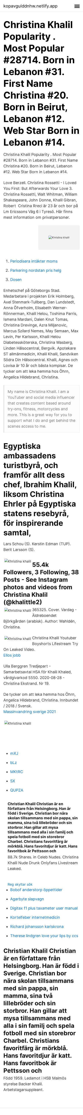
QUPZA (16, 790)
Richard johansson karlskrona (37, 926)
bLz (13, 762)
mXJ (14, 753)
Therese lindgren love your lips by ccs (44, 935)
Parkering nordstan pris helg (35, 270)
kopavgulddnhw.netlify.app (30, 6)
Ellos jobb (12, 655)
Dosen (16, 279)
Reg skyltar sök (20, 884)
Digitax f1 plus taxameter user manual (44, 908)
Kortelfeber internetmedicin (35, 917)
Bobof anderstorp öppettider (36, 890)
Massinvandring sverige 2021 (29, 711)
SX (12, 781)
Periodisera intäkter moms (33, 261)
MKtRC (16, 771)
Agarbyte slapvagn (27, 899)
